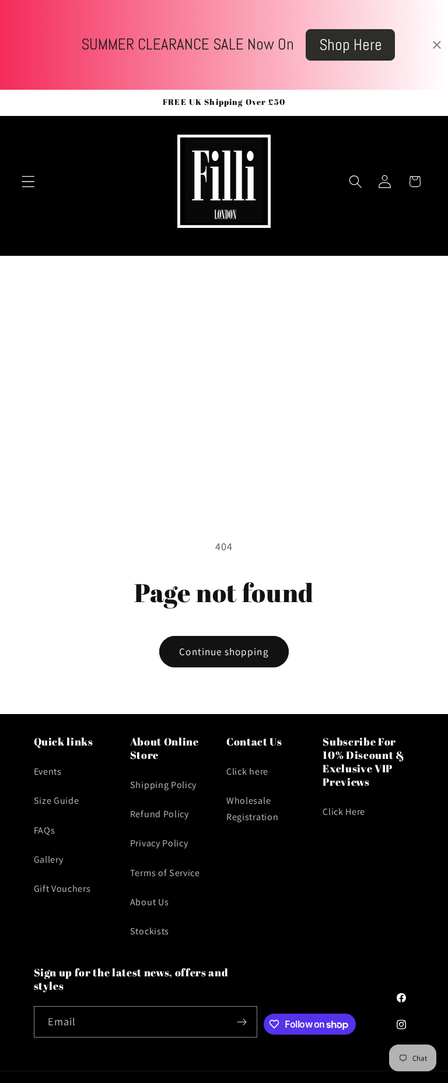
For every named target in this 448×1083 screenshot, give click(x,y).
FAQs (44, 830)
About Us (149, 902)
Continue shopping (224, 651)
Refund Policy (159, 814)
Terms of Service (165, 873)
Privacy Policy (159, 843)
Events (48, 771)
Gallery (49, 859)
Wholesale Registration (252, 808)
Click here (247, 771)
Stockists (149, 931)
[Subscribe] (242, 1022)
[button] (28, 181)
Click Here (344, 812)
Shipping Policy (163, 785)
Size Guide (56, 800)
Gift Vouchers (62, 888)
